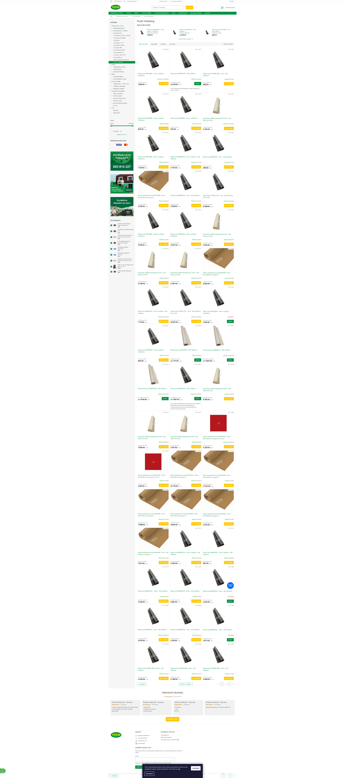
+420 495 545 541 (142, 738)
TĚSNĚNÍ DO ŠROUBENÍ (119, 86)
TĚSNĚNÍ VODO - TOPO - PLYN (121, 84)
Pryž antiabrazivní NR (119, 50)
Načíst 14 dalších (185, 684)
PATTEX (115, 106)
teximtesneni (141, 743)
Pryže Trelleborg (118, 62)
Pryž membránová (118, 52)
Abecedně (172, 44)
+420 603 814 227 (142, 741)
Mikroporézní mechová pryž (121, 60)
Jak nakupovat (163, 1)
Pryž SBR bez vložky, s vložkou (122, 36)
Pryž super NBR (118, 48)
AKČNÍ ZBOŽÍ (116, 113)
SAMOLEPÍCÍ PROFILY (118, 72)
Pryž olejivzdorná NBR (119, 38)
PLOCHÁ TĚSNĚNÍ (115, 81)
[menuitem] (117, 13)
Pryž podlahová (118, 57)
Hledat (189, 7)
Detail (198, 83)
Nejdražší (163, 44)
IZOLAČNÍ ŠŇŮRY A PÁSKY (119, 79)
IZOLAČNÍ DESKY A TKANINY (120, 31)
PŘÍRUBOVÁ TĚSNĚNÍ (118, 89)
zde (179, 769)
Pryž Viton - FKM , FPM (119, 55)
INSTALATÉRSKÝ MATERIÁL (120, 103)
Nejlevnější (154, 44)
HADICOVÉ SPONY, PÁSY (119, 98)
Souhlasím (195, 768)
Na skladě (117, 131)
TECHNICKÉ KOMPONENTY (118, 91)
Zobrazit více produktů (184, 39)
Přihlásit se (140, 767)
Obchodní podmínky (176, 1)
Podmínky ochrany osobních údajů (170, 740)
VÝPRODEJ (116, 110)
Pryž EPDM (116, 40)
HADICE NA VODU (117, 101)
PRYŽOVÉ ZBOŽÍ (117, 96)
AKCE (112, 108)
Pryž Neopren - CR (118, 43)
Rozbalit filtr (121, 135)
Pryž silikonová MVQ (119, 45)
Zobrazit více (172, 719)
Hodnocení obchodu (172, 692)
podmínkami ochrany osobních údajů (161, 763)
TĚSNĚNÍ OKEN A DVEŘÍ (119, 67)
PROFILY (113, 65)
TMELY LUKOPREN (117, 94)
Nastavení (149, 774)
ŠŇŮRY (113, 74)
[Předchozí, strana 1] (221, 684)
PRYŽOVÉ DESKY (117, 33)
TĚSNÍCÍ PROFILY (117, 69)
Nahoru (142, 684)
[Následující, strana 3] (229, 684)
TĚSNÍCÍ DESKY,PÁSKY (119, 28)
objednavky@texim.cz (144, 735)
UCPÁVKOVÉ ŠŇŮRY (118, 77)
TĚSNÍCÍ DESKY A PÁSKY (117, 26)
